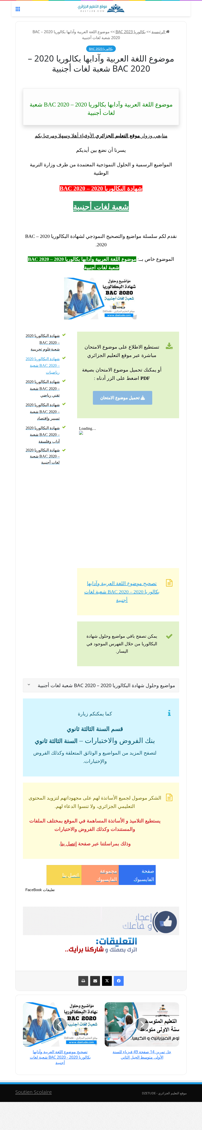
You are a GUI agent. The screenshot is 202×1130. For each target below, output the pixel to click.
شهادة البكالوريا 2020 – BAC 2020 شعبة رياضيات (43, 365)
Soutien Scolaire (33, 1092)
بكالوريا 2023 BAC (131, 31)
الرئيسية (159, 31)
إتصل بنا (68, 843)
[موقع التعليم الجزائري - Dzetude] (101, 8)
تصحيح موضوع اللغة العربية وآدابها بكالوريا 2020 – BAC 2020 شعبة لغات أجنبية (122, 592)
